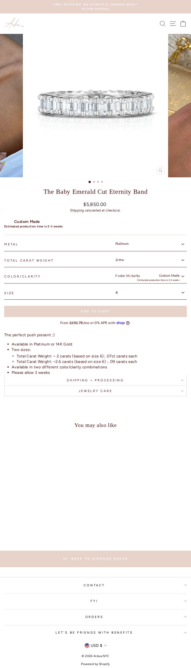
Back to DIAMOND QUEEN (99, 558)
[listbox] (149, 244)
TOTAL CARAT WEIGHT (29, 260)
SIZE (9, 293)
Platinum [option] (122, 244)
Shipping (77, 210)
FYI (94, 601)
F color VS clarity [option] (147, 278)
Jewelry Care (95, 391)
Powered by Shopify (95, 664)
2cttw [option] (119, 260)
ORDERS (94, 617)
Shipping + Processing (95, 380)
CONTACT (94, 585)
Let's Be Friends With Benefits (94, 632)
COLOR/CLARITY (22, 276)
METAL (11, 244)
